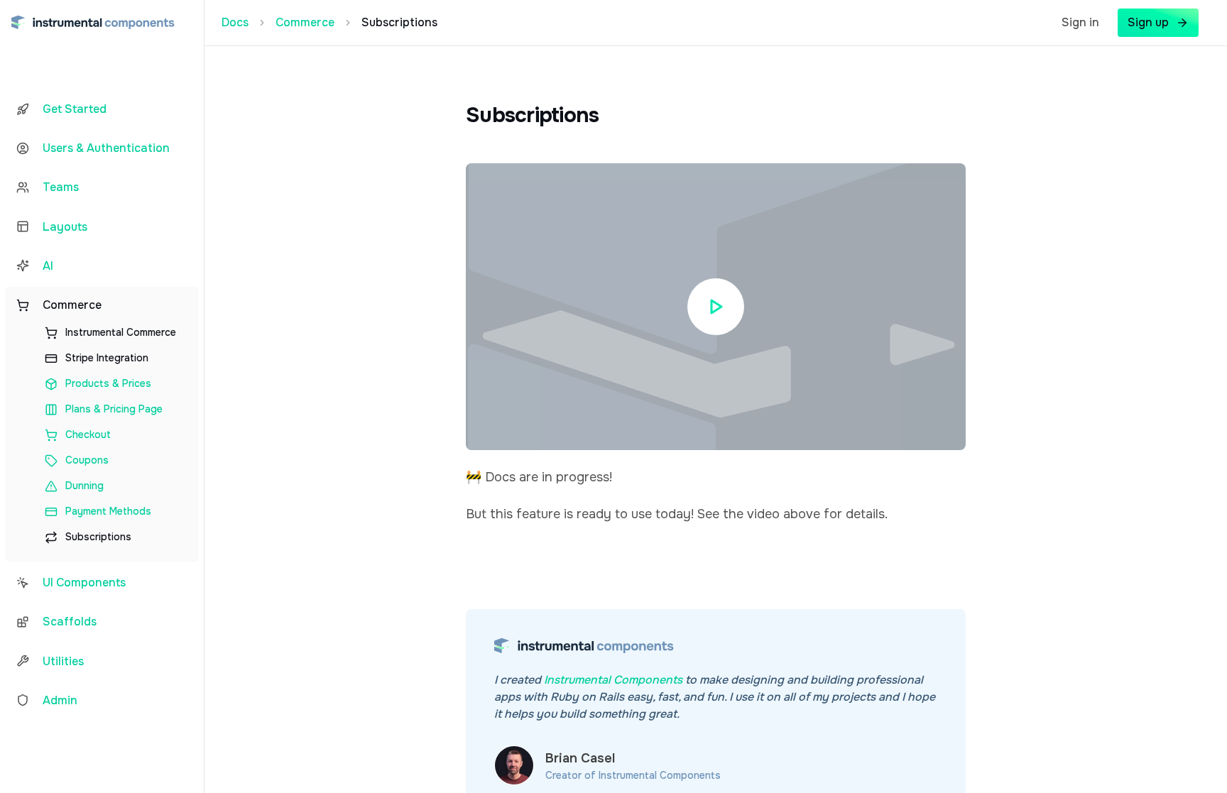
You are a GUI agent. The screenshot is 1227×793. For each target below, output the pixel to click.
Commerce (305, 22)
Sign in (1080, 22)
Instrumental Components (613, 679)
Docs (235, 22)
